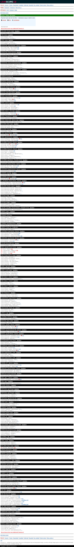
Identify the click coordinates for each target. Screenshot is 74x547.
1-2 (20, 349)
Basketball (15, 5)
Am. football (36, 5)
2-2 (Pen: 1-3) (25, 500)
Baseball (31, 5)
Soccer (2, 5)
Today (2, 7)
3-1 (21, 138)
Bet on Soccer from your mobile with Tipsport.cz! (12, 28)
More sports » (50, 5)
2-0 (17, 140)
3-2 (15, 171)
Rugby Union (43, 5)
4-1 (15, 112)
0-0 (18, 104)
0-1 (16, 134)
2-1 (15, 100)
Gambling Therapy (15, 543)
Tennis (10, 5)
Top (1, 540)
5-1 (22, 498)
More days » (18, 7)
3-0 (17, 366)
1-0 (19, 97)
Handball (21, 5)
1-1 (18, 48)
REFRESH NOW (4, 12)
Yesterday (6, 7)
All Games (3, 10)
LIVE (8, 10)
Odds (15, 10)
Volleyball (26, 5)
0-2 (15, 106)
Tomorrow (12, 7)
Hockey (6, 5)
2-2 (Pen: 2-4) (25, 504)
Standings (17, 31)
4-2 (19, 233)
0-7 (18, 337)
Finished (12, 10)
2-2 (18, 47)
